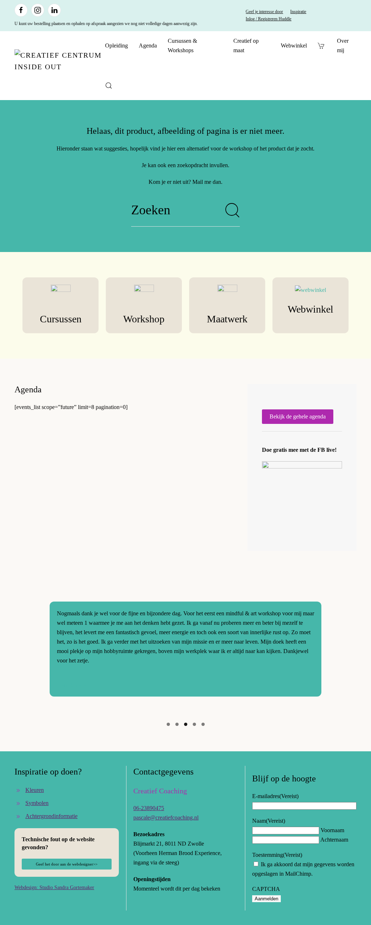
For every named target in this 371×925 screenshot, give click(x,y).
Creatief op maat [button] (246, 45)
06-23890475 (148, 808)
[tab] (168, 724)
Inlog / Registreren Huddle (268, 18)
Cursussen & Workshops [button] (182, 45)
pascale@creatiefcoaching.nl (166, 817)
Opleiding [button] (116, 45)
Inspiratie (298, 11)
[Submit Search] (232, 210)
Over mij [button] (343, 45)
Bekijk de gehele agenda (298, 416)
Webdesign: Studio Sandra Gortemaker (54, 887)
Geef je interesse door (264, 11)
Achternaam (334, 840)
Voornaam (332, 830)
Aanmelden (266, 898)
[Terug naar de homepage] (59, 65)
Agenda (148, 45)
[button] (108, 85)
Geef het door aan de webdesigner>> (66, 864)
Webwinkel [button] (294, 45)
